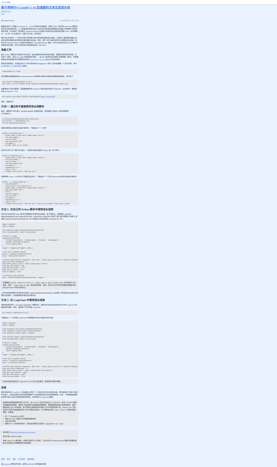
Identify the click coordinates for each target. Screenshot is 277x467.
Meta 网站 (20, 57)
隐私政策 (30, 459)
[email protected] (47, 97)
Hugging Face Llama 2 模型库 (40, 59)
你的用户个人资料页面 (12, 66)
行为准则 (21, 459)
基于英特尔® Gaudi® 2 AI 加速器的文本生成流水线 (35, 7)
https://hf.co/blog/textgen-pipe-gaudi (23, 432)
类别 (8, 459)
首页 (3, 459)
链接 (12, 407)
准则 (14, 459)
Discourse (6, 464)
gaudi (2, 14)
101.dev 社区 (5, 2)
